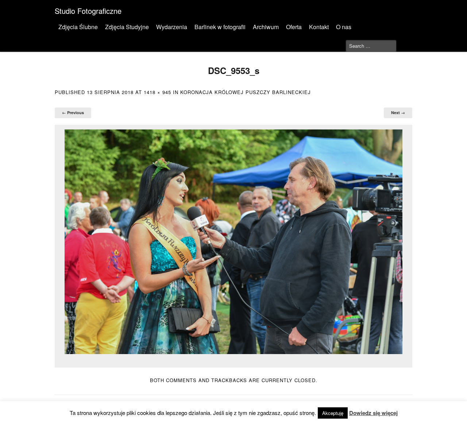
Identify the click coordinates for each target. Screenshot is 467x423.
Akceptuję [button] (332, 413)
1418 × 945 (157, 92)
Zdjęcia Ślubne (78, 27)
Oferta (294, 27)
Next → (398, 112)
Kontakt (319, 27)
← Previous (73, 112)
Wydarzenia (171, 27)
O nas (343, 27)
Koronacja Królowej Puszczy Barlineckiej (245, 92)
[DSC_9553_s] (233, 241)
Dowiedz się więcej (373, 413)
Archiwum (266, 27)
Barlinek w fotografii (220, 27)
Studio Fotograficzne (88, 10)
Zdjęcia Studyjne (127, 27)
